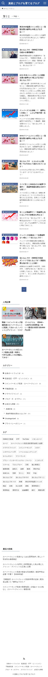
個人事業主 (36, 464)
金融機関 (25, 490)
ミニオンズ (39, 460)
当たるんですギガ (22, 477)
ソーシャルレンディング (28, 452)
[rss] (24, 659)
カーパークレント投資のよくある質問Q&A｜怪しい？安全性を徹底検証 (24, 557)
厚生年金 (36, 469)
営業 (14, 473)
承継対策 (10, 409)
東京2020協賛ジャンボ (33, 481)
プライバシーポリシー (15, 423)
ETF (17, 439)
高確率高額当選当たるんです (18, 413)
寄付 (28, 473)
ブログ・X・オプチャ (15, 399)
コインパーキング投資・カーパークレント (23, 383)
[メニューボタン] (45, 3)
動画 (28, 469)
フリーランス (20, 456)
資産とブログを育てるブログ (24, 3)
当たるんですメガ (9, 481)
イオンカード (37, 439)
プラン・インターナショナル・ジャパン (17, 460)
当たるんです (8, 477)
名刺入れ (6, 473)
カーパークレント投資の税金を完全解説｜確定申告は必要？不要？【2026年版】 (23, 572)
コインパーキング (25, 447)
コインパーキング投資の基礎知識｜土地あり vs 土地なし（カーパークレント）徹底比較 (23, 587)
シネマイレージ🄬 (9, 452)
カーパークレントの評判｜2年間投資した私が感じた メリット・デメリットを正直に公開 (23, 565)
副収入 (15, 469)
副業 (22, 469)
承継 (20, 481)
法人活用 (19, 486)
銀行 (33, 490)
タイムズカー (8, 456)
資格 (27, 486)
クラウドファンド (13, 393)
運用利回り (36, 486)
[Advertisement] (24, 519)
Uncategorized (12, 418)
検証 (4, 486)
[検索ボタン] (3, 3)
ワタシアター (17, 464)
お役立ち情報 (12, 404)
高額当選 (41, 490)
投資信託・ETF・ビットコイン (18, 378)
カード (5, 443)
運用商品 (6, 490)
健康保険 (6, 469)
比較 (11, 486)
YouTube (26, 439)
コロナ (37, 447)
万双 (27, 464)
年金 (35, 473)
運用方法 (16, 490)
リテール (6, 464)
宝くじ (21, 473)
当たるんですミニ (38, 477)
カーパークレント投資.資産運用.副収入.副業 (27, 443)
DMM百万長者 (8, 439)
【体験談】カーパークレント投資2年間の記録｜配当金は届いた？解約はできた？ (23, 580)
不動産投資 (11, 388)
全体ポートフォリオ (14, 373)
